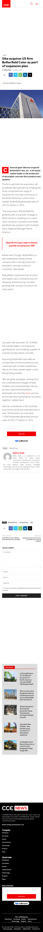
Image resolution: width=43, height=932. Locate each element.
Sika (31, 522)
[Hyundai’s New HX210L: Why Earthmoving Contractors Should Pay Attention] (10, 728)
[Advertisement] (21, 32)
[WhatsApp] (20, 75)
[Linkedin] (25, 75)
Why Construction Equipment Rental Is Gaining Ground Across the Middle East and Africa (27, 695)
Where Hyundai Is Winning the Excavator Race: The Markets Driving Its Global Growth (26, 711)
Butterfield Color (12, 522)
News (5, 55)
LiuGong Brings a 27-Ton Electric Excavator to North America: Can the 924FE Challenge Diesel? (27, 678)
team (28, 393)
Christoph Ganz (23, 522)
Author (5, 448)
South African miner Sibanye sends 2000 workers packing (11, 538)
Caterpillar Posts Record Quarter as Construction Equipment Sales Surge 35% (27, 746)
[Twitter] (15, 75)
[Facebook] (11, 75)
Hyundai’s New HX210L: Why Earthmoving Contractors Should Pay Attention (25, 729)
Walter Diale (7, 70)
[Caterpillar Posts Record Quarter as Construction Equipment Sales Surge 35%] (10, 745)
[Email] (30, 75)
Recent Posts (14, 448)
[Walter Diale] (7, 457)
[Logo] (6, 5)
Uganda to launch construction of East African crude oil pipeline (31, 539)
